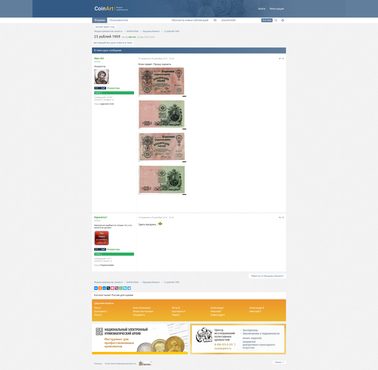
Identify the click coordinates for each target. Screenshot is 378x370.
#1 (280, 58)
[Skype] (125, 288)
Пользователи (118, 20)
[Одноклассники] (100, 288)
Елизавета (139, 314)
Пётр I (97, 307)
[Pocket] (112, 288)
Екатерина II (178, 311)
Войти (261, 8)
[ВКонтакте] (96, 288)
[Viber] (116, 288)
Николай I (216, 311)
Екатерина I (100, 311)
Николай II (255, 311)
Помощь (98, 363)
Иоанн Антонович (143, 311)
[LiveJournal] (108, 288)
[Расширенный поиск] (282, 20)
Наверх (278, 362)
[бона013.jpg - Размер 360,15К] (162, 82)
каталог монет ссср (105, 27)
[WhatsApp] (121, 288)
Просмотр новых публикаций (190, 20)
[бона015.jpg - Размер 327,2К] (162, 147)
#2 (280, 217)
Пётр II (98, 314)
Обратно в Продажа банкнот (267, 276)
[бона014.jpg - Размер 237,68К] (162, 115)
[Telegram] (129, 288)
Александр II (218, 314)
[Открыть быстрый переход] (215, 20)
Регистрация (277, 8)
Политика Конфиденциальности (120, 363)
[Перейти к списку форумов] (114, 8)
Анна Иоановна (141, 307)
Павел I (176, 314)
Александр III (256, 307)
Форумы (99, 20)
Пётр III (176, 307)
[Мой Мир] (104, 288)
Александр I (217, 307)
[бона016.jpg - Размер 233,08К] (162, 180)
